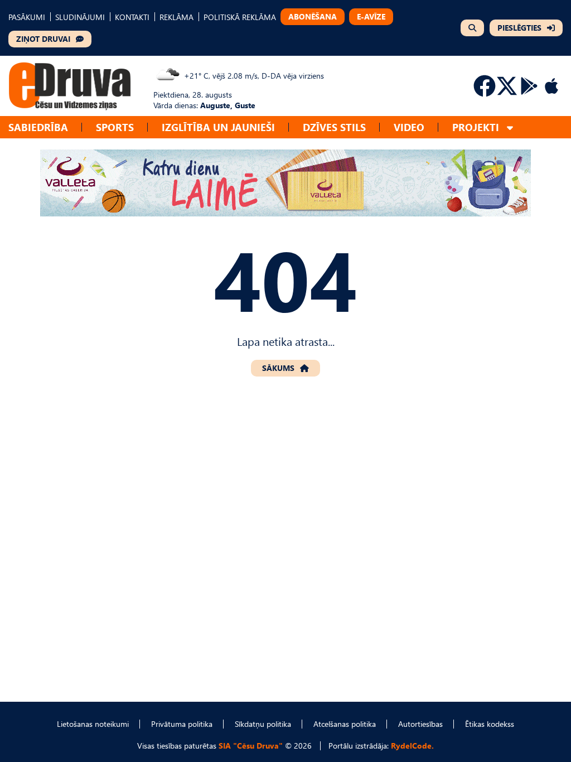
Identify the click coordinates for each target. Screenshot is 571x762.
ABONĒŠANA (312, 16)
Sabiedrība (38, 127)
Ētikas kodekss (489, 723)
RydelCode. (412, 745)
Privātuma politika (181, 723)
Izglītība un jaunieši (218, 127)
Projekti (475, 127)
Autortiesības (420, 723)
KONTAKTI (132, 17)
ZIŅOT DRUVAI (43, 38)
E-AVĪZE (371, 16)
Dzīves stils (334, 127)
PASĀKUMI (26, 17)
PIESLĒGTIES (519, 27)
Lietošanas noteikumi (93, 723)
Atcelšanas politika (344, 723)
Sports (115, 127)
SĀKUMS (278, 368)
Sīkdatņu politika (263, 723)
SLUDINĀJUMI (80, 17)
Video (409, 127)
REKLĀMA (176, 17)
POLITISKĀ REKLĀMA (240, 17)
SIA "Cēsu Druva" (251, 745)
